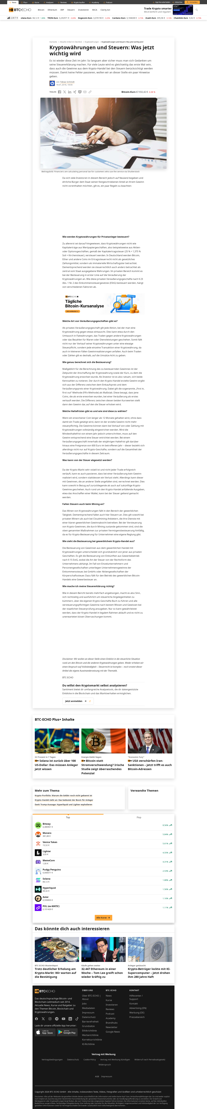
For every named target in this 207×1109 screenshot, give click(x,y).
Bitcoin (41, 9)
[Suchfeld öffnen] (196, 10)
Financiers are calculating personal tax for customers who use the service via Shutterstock (96, 171)
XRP (62, 9)
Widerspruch (105, 1064)
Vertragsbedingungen (52, 1059)
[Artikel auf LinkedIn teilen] (69, 92)
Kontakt (133, 1003)
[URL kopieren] (90, 92)
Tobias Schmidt (67, 82)
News (109, 995)
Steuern (71, 9)
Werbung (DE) (136, 1012)
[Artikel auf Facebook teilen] (59, 92)
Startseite (53, 42)
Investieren (83, 9)
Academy (110, 1018)
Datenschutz (89, 1017)
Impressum (88, 1012)
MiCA (94, 9)
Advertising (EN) (137, 1008)
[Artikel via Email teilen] (85, 92)
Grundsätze (88, 1026)
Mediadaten (88, 1008)
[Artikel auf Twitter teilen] (64, 92)
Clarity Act (105, 9)
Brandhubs (112, 1022)
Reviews (110, 1009)
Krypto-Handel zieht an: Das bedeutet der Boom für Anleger (64, 800)
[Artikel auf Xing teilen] (74, 92)
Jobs (84, 1003)
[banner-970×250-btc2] (103, 304)
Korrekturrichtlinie (92, 1039)
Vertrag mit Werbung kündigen (115, 1059)
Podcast (110, 1013)
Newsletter (111, 1027)
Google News (113, 1031)
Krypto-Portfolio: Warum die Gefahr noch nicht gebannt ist (63, 795)
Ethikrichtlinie (89, 1030)
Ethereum (52, 9)
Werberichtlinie (90, 1035)
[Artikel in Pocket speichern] (80, 92)
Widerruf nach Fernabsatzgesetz (149, 1059)
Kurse (109, 1000)
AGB (97, 1076)
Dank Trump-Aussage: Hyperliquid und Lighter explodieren (63, 804)
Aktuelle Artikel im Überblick (71, 42)
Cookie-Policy (90, 1059)
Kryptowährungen (92, 42)
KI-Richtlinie (88, 1044)
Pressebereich (137, 1017)
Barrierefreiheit (90, 1021)
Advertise (178, 2)
